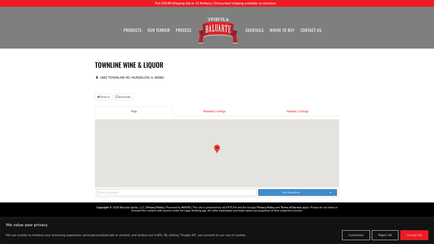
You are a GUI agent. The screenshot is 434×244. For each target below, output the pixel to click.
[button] (217, 149)
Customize (356, 235)
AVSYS (185, 207)
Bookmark (124, 97)
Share (104, 97)
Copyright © (104, 207)
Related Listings (214, 111)
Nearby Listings (298, 111)
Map (134, 111)
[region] (217, 231)
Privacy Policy (155, 207)
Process (183, 30)
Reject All (385, 235)
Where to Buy (282, 30)
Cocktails (254, 30)
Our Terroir (159, 30)
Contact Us (311, 30)
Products (133, 30)
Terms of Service (291, 207)
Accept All (414, 235)
